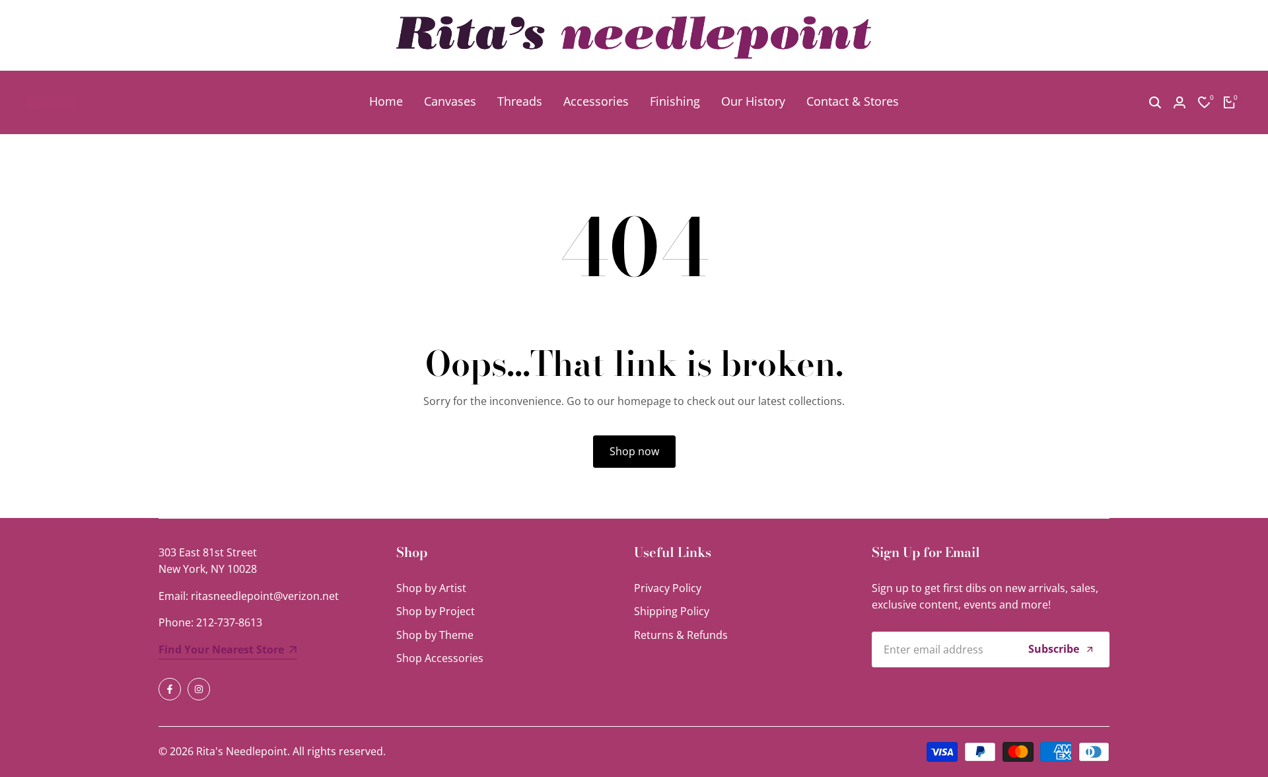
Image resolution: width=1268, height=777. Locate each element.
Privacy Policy (667, 588)
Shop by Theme (435, 635)
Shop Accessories (439, 658)
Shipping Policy (671, 611)
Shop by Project (435, 611)
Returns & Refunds (681, 635)
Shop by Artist (431, 588)
